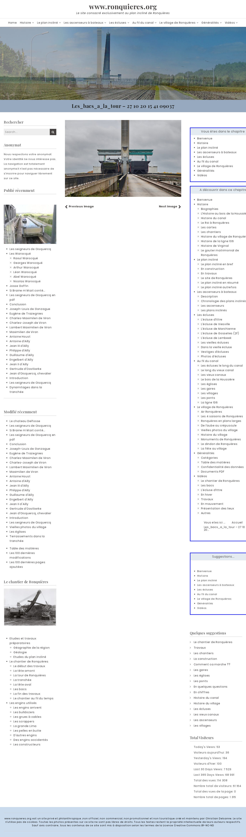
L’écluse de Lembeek (216, 338)
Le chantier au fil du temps (33, 698)
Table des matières (24, 548)
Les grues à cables (27, 717)
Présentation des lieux (217, 508)
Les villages (209, 393)
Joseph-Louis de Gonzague (30, 309)
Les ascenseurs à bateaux (83, 23)
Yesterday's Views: (208, 758)
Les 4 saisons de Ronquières (222, 416)
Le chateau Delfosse (25, 421)
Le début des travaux (29, 666)
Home (12, 23)
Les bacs (20, 689)
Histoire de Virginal (215, 246)
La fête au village (214, 448)
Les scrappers (23, 721)
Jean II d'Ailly (19, 364)
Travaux (207, 499)
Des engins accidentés (30, 740)
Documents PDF (212, 472)
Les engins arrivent (27, 708)
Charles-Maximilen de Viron (30, 318)
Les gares (208, 389)
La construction (205, 659)
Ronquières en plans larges (221, 421)
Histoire (25, 23)
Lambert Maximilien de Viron (31, 327)
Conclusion (18, 304)
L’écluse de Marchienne (218, 329)
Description (209, 296)
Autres (206, 513)
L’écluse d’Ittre (212, 319)
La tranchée (22, 680)
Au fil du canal (143, 23)
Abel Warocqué (24, 277)
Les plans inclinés (214, 310)
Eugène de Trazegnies (26, 313)
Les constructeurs (27, 744)
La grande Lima (25, 726)
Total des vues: (205, 780)
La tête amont (24, 671)
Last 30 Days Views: (209, 769)
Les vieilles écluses (215, 342)
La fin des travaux (26, 694)
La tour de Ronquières (29, 675)
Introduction (19, 378)
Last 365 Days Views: (209, 775)
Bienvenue (205, 138)
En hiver (206, 495)
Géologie (20, 652)
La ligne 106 (209, 402)
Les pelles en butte (27, 731)
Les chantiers (211, 232)
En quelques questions (211, 687)
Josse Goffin (19, 286)
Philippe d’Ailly (20, 350)
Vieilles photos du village (28, 527)
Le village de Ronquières (177, 23)
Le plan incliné (47, 23)
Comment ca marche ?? (212, 664)
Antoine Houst (20, 337)
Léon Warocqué (25, 272)
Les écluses (117, 23)
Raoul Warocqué (25, 258)
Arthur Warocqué (26, 267)
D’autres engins (25, 735)
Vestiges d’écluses (215, 352)
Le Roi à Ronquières (215, 223)
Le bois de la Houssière (218, 379)
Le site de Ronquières (217, 278)
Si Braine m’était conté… (27, 290)
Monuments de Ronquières (221, 439)
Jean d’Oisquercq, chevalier (30, 373)
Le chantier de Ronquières (29, 661)
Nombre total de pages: (212, 797)
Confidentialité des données (222, 467)
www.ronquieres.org (123, 6)
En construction (212, 269)
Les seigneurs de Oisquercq (30, 249)
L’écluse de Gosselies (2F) (220, 333)
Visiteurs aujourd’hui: (209, 752)
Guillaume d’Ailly (22, 355)
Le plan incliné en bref (217, 264)
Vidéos (230, 23)
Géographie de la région (31, 648)
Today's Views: (205, 747)
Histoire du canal (213, 218)
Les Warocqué (20, 254)
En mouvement (212, 504)
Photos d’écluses (213, 356)
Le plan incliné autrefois (219, 287)
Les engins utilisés (23, 703)
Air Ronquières (211, 412)
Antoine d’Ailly (20, 341)
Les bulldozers (24, 712)
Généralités (210, 23)
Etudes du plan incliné (29, 657)
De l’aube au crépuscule (219, 425)
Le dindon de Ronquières (219, 444)
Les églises (18, 532)
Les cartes (209, 227)
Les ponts (208, 398)
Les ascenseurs (212, 306)
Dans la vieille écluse (216, 347)
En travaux (209, 273)
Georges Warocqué (28, 263)
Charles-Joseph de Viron (28, 323)
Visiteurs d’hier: (205, 764)
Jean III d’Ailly (19, 346)
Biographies (210, 209)
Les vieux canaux (213, 375)
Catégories (209, 458)
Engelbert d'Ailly (21, 360)
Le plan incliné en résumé (220, 283)
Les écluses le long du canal (222, 366)
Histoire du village (214, 435)
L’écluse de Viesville (215, 324)
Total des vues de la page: (214, 791)
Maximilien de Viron (24, 332)
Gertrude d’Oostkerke (26, 369)
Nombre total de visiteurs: (213, 786)
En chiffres (202, 692)
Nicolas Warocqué (27, 281)
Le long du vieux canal (217, 370)
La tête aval (22, 684)
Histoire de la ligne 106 (217, 241)
